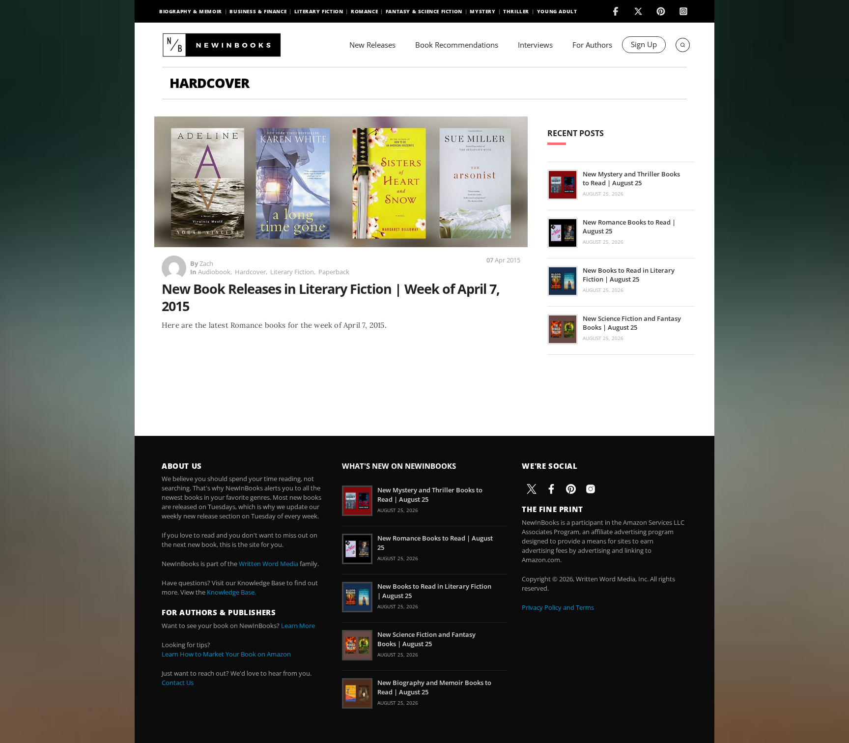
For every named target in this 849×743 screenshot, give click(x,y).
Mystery (482, 11)
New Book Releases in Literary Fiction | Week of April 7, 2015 (331, 297)
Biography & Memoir (190, 11)
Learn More (298, 625)
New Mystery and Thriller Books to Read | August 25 (631, 178)
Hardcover (250, 271)
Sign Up (644, 44)
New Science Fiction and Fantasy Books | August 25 (632, 323)
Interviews (535, 45)
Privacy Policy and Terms (558, 607)
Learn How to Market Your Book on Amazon (226, 654)
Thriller (516, 11)
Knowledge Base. (231, 592)
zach (206, 263)
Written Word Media (268, 563)
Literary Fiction (318, 11)
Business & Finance (257, 11)
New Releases (372, 45)
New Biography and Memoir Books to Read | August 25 (434, 687)
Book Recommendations (456, 45)
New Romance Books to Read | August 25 (629, 226)
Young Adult (557, 11)
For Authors (592, 45)
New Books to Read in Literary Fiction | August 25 (629, 275)
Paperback (333, 271)
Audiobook (214, 271)
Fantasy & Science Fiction (424, 11)
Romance (364, 11)
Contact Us (178, 682)
